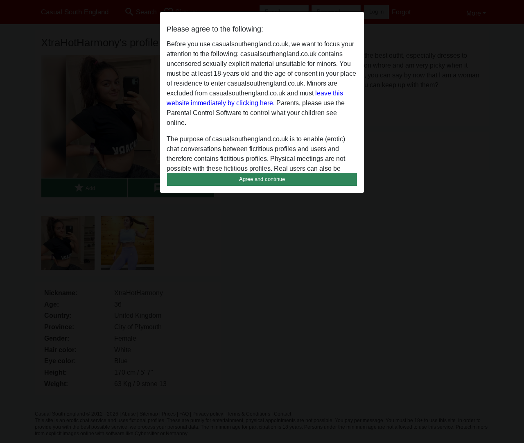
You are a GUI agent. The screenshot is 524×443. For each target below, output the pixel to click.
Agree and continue (262, 179)
